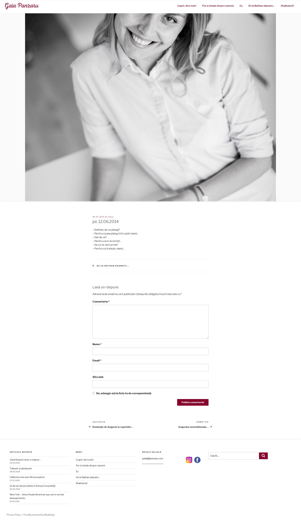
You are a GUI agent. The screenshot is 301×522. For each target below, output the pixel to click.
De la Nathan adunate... (113, 266)
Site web (97, 377)
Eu (241, 5)
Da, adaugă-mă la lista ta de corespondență (123, 393)
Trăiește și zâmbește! (21, 468)
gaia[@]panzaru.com (152, 458)
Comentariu (101, 301)
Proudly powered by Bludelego (39, 514)
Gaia (111, 217)
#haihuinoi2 (287, 5)
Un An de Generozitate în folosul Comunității (32, 486)
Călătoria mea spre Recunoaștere (27, 477)
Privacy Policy (14, 514)
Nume (97, 344)
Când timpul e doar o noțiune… (25, 459)
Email (96, 360)
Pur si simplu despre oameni (218, 5)
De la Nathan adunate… (261, 5)
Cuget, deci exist (186, 5)
